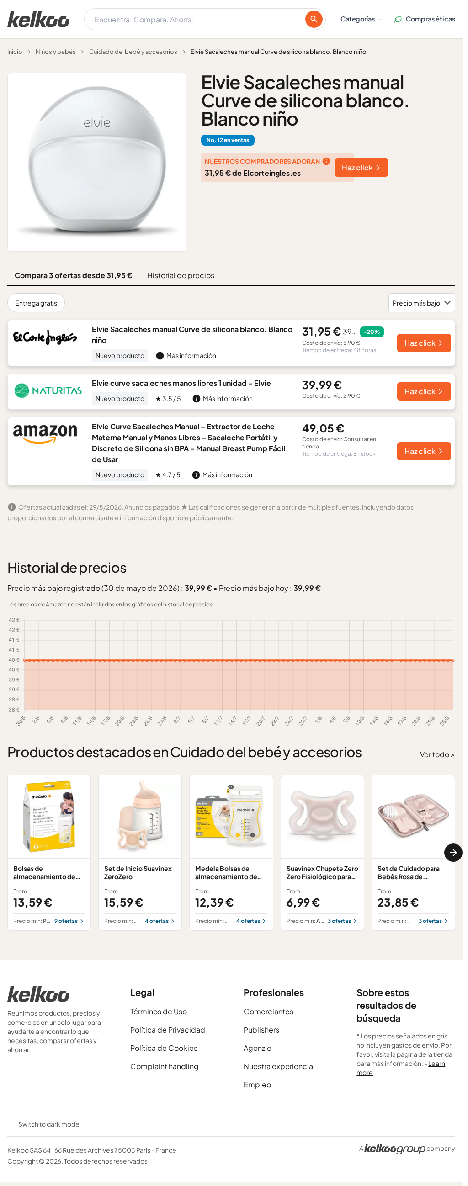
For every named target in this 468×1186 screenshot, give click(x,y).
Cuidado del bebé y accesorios (133, 51)
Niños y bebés (56, 51)
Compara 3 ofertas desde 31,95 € (74, 275)
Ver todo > (437, 754)
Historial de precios (180, 275)
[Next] (453, 852)
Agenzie (257, 1048)
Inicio (14, 51)
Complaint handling (164, 1066)
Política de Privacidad (167, 1029)
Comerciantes (268, 1011)
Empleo (257, 1084)
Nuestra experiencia (278, 1066)
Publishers (261, 1029)
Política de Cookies (163, 1048)
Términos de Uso (158, 1011)
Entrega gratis (36, 303)
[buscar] (314, 19)
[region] (231, 852)
